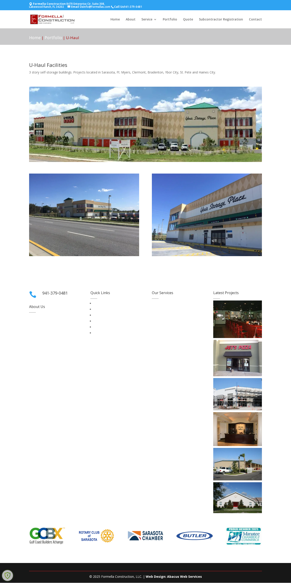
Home (115, 19)
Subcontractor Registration (221, 19)
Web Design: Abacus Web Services (174, 576)
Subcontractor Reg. (108, 303)
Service (146, 19)
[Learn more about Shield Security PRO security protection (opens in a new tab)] (7, 575)
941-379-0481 (133, 7)
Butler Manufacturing (167, 303)
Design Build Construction (171, 309)
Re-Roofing (160, 327)
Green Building (162, 315)
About (130, 19)
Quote (188, 19)
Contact (255, 19)
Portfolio (170, 19)
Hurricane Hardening (167, 321)
